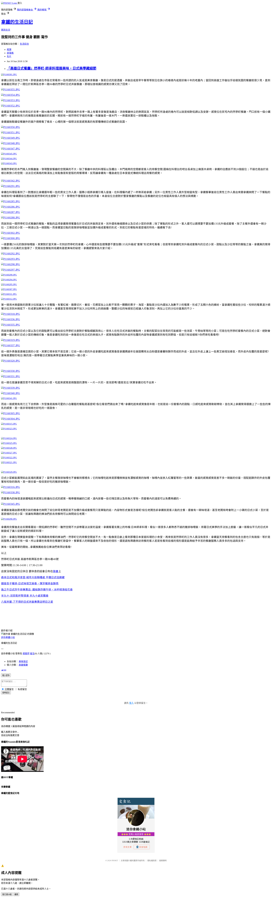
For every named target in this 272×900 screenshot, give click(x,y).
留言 (32, 653)
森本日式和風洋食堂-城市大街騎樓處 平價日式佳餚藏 (33, 577)
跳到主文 (5, 30)
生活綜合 (24, 44)
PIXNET (115, 860)
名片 (9, 56)
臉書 (55, 571)
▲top (3, 670)
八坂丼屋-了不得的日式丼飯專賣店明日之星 (27, 601)
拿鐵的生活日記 (17, 22)
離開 (16, 894)
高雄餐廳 (23, 665)
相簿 (9, 49)
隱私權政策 (152, 860)
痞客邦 (26, 653)
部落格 (10, 53)
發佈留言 (6, 693)
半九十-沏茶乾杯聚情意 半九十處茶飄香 (24, 595)
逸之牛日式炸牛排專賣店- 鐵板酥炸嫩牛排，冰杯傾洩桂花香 (37, 589)
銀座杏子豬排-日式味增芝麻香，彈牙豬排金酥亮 (30, 583)
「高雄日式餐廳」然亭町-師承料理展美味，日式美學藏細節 (51, 68)
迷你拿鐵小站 (8, 637)
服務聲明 (163, 860)
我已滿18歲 (7, 894)
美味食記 (23, 661)
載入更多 (6, 675)
